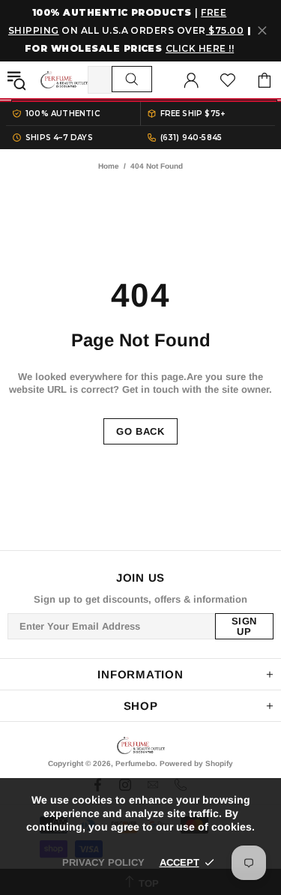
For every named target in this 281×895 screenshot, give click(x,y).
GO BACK (140, 431)
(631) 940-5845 (191, 137)
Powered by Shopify (196, 763)
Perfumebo (64, 79)
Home (108, 166)
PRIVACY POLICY (103, 862)
